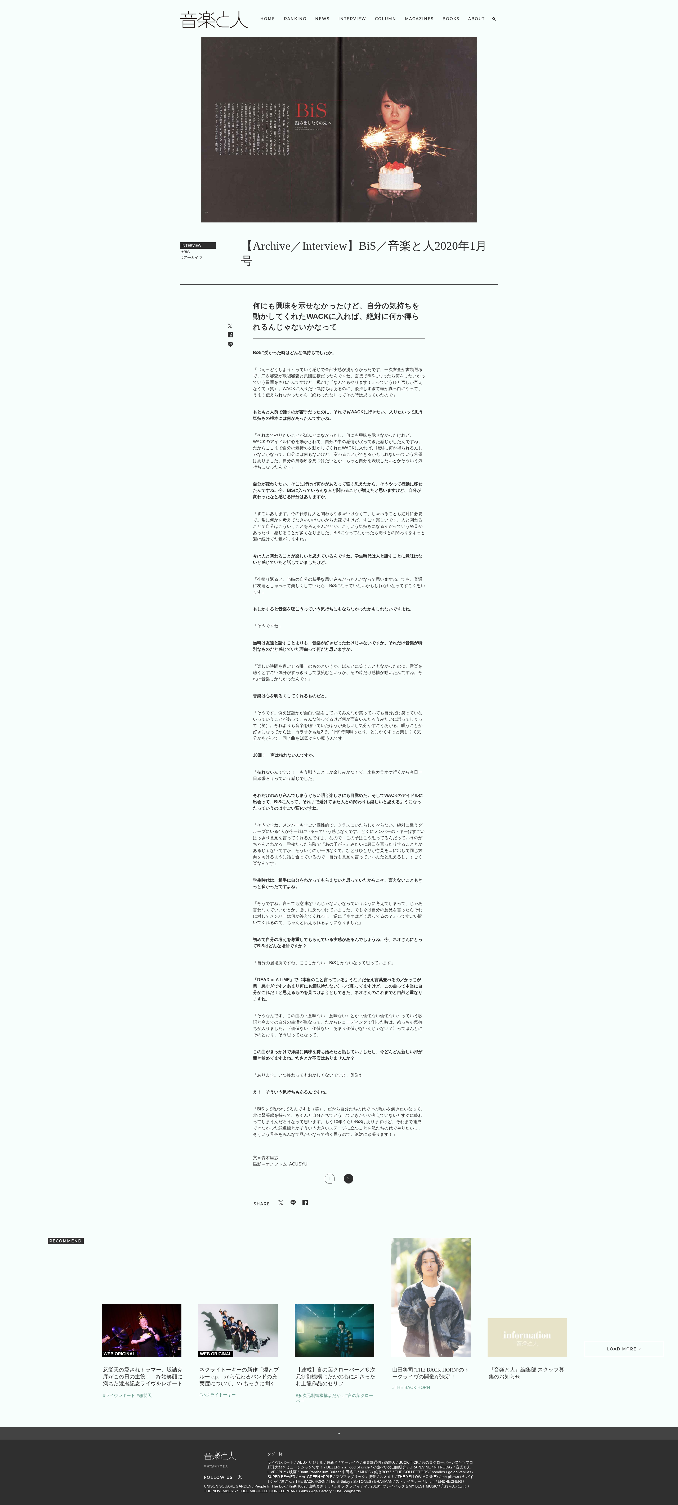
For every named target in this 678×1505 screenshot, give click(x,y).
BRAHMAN (383, 1481)
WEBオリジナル (310, 1462)
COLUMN (385, 18)
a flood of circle (357, 1467)
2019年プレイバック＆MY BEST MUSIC (404, 1486)
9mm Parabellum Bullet (319, 1472)
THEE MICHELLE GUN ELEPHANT (268, 1491)
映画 (293, 1472)
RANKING (295, 18)
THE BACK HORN (310, 1481)
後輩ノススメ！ (381, 1477)
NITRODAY (443, 1467)
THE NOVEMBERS (220, 1491)
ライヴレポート (280, 1462)
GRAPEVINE (420, 1467)
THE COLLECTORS (412, 1472)
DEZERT (333, 1467)
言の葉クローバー (436, 1462)
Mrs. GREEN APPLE (315, 1477)
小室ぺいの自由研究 (389, 1467)
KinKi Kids (297, 1486)
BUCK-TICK (408, 1462)
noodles (438, 1472)
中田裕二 (349, 1472)
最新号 (332, 1462)
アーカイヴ (350, 1462)
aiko (304, 1491)
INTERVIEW (352, 18)
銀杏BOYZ (383, 1472)
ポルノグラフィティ (350, 1486)
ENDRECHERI (450, 1481)
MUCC (365, 1472)
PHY (282, 1472)
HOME (267, 18)
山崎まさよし (320, 1486)
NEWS (322, 18)
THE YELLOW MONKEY (418, 1477)
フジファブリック (350, 1477)
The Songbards (348, 1491)
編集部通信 (372, 1462)
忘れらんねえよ (454, 1486)
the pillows (450, 1477)
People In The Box (270, 1486)
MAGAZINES (419, 18)
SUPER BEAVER (281, 1477)
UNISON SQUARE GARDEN (227, 1486)
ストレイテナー (409, 1481)
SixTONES (362, 1481)
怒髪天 (389, 1462)
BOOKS (451, 18)
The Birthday (339, 1481)
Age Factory (321, 1491)
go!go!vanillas (459, 1472)
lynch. (430, 1481)
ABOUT (476, 18)
